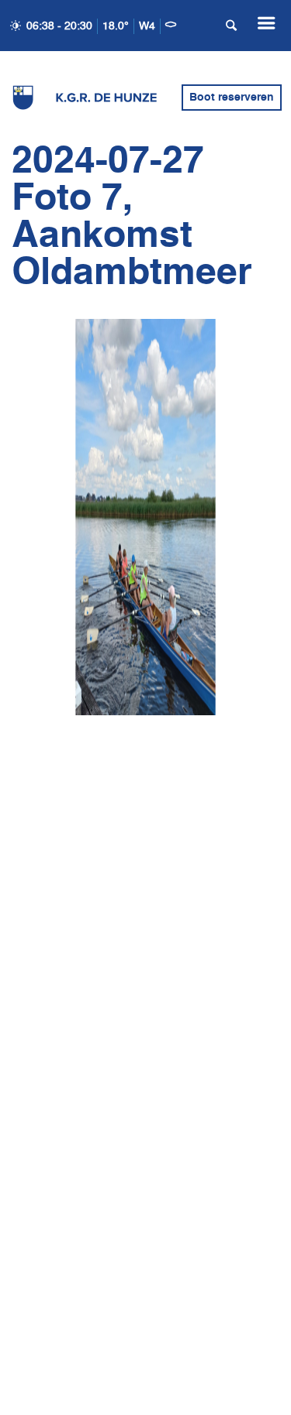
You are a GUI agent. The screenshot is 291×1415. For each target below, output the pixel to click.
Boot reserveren (231, 97)
